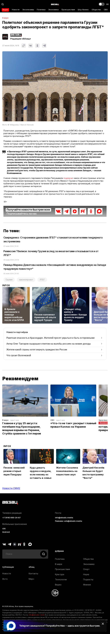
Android (6, 532)
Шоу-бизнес (83, 10)
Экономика (53, 10)
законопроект (26, 279)
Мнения (87, 584)
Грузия (9, 279)
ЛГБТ (42, 279)
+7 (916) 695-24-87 (11, 518)
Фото (5, 579)
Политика (41, 10)
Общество (96, 10)
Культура (59, 574)
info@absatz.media (64, 518)
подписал (68, 178)
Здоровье (103, 420)
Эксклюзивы (28, 10)
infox (6, 285)
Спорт (86, 569)
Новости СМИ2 (11, 488)
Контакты (33, 573)
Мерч (31, 579)
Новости (15, 10)
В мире (5, 18)
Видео (5, 10)
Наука (86, 574)
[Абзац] (55, 4)
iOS (4, 529)
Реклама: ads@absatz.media (68, 521)
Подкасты (88, 579)
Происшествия (68, 10)
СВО (106, 10)
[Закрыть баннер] (103, 623)
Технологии (61, 579)
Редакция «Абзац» (20, 39)
